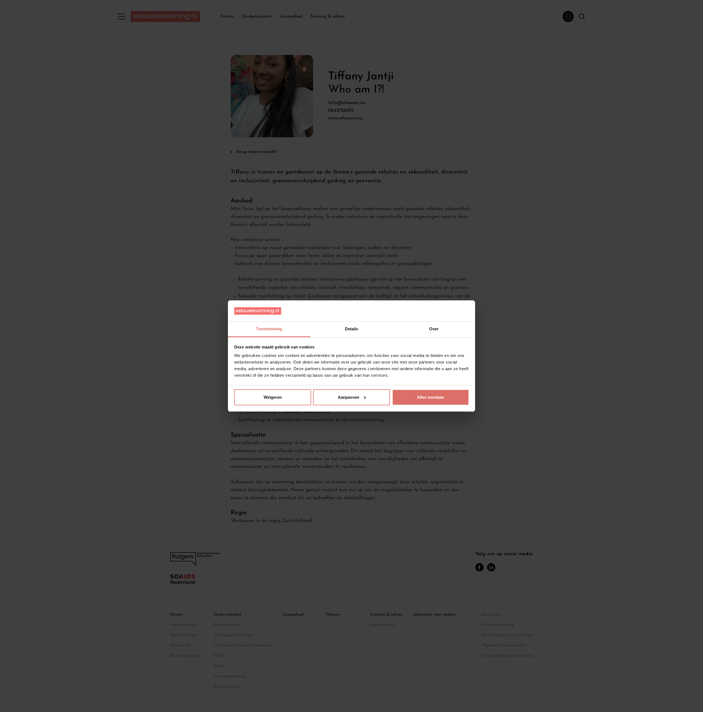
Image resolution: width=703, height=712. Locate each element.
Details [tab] (351, 328)
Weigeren (273, 397)
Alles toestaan (430, 397)
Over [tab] (434, 328)
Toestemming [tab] (269, 328)
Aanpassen (348, 397)
